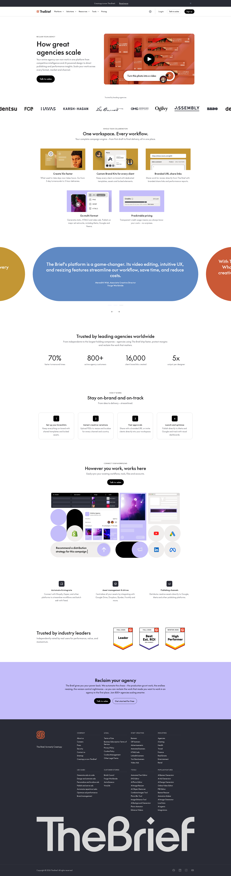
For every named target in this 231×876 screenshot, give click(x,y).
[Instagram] (186, 870)
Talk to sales (174, 11)
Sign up (189, 11)
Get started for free (124, 701)
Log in (161, 11)
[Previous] (112, 311)
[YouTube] (192, 870)
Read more (123, 3)
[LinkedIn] (180, 870)
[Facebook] (174, 870)
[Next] (118, 311)
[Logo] (41, 735)
